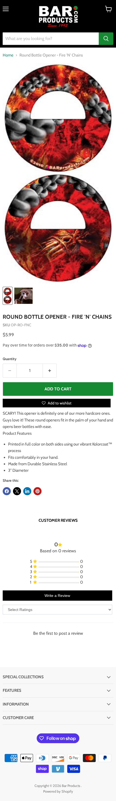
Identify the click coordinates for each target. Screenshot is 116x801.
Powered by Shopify (58, 791)
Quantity (9, 359)
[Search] (106, 38)
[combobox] (51, 38)
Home (8, 55)
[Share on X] (17, 491)
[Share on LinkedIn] (27, 491)
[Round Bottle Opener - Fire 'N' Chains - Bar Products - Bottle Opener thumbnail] (23, 295)
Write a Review (57, 595)
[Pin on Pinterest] (37, 491)
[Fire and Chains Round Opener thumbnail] (7, 295)
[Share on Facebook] (7, 491)
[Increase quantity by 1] (50, 371)
